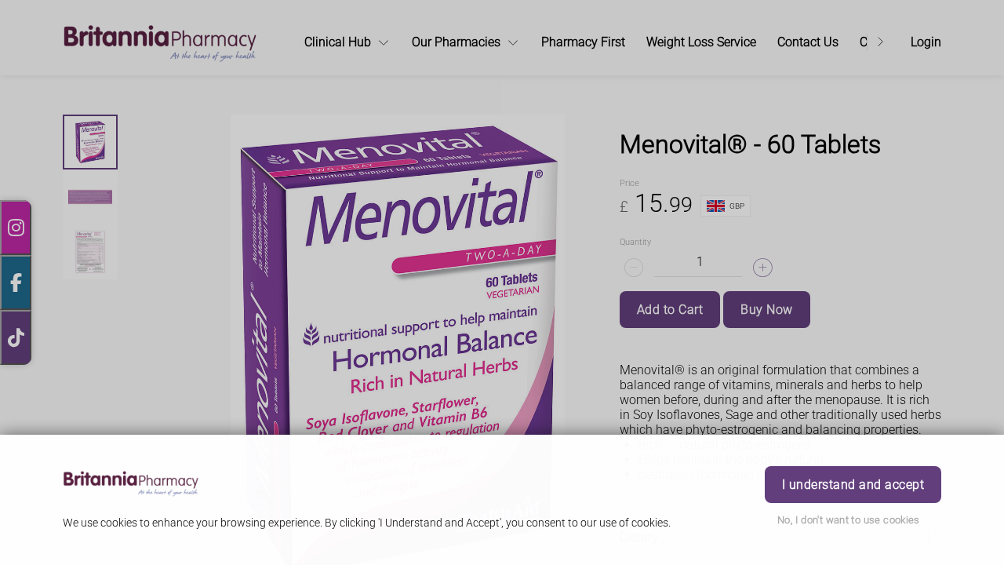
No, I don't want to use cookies (848, 520)
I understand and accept (853, 484)
